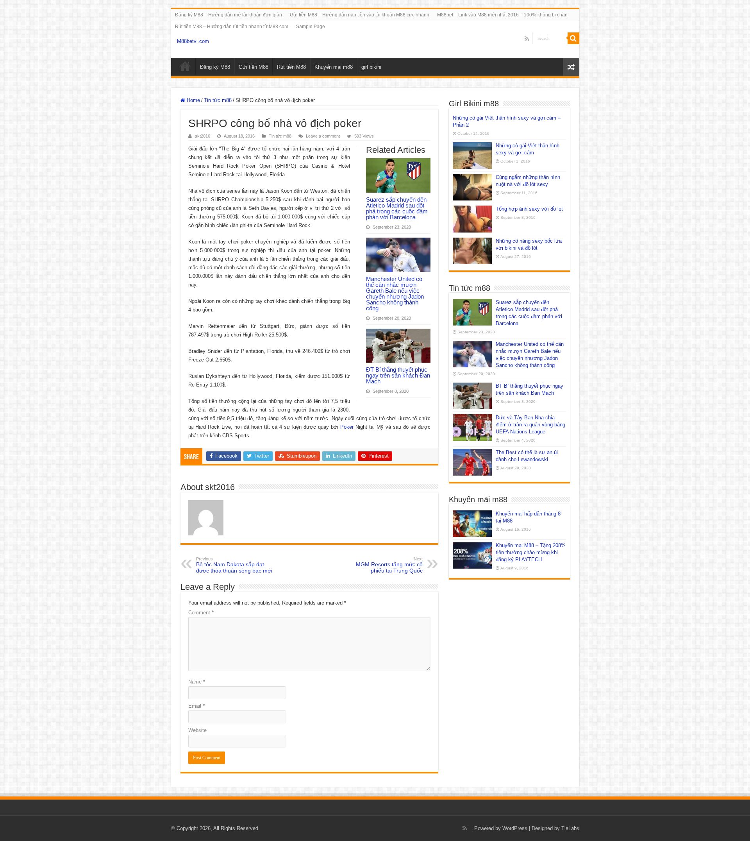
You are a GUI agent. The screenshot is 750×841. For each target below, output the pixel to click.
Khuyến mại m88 (333, 67)
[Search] (573, 38)
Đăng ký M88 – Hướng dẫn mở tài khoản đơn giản (228, 15)
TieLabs (570, 828)
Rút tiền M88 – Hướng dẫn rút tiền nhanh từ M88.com (231, 26)
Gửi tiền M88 (253, 67)
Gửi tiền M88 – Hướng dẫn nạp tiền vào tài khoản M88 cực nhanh (359, 15)
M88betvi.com (193, 41)
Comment (201, 613)
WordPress (514, 828)
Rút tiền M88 (291, 67)
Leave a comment (323, 136)
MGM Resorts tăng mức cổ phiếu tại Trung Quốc (389, 565)
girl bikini (371, 67)
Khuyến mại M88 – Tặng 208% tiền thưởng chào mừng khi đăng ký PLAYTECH (531, 552)
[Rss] (527, 38)
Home (192, 100)
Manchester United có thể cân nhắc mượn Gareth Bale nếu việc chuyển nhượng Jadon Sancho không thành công (395, 293)
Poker (347, 427)
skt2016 (202, 136)
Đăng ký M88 (215, 67)
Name (196, 682)
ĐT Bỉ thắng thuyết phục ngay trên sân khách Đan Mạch (398, 375)
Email (196, 706)
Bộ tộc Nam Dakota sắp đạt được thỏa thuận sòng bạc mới (234, 565)
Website (197, 730)
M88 (185, 66)
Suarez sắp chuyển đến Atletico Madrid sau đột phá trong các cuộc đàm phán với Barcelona (397, 208)
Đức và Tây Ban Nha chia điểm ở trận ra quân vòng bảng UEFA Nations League (530, 425)
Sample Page (310, 26)
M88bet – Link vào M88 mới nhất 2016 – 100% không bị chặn (502, 15)
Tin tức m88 (218, 100)
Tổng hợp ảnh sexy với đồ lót (529, 209)
